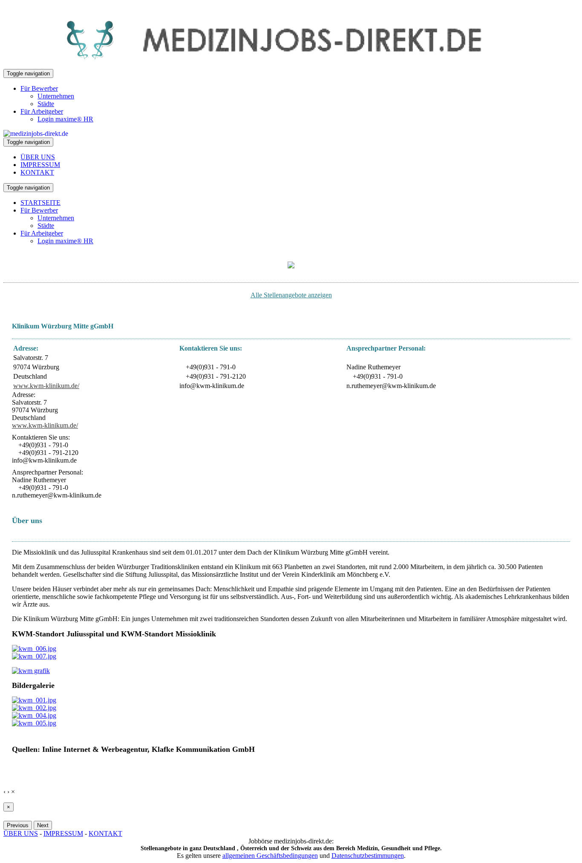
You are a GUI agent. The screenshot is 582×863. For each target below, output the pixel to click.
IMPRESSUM (40, 164)
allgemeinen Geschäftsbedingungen (270, 855)
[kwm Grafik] (31, 670)
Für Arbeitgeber (41, 111)
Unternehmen (55, 96)
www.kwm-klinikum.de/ (46, 385)
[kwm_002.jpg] (34, 707)
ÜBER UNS (37, 157)
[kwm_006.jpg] (34, 648)
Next (43, 825)
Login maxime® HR (65, 119)
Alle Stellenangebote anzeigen (291, 295)
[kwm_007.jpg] (34, 656)
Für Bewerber (39, 88)
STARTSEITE (40, 202)
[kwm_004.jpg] (34, 715)
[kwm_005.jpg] (34, 723)
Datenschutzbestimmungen (367, 855)
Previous (18, 825)
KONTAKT (37, 172)
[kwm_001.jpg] (34, 700)
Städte (45, 103)
